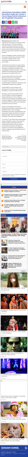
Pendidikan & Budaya (9, 19)
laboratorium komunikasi (13, 97)
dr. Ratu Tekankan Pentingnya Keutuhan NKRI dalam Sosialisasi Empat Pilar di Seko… (16, 249)
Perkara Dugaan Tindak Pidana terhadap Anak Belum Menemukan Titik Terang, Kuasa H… (14, 235)
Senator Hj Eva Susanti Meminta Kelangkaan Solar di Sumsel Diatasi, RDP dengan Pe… (16, 257)
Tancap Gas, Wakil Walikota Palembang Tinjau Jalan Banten (7, 137)
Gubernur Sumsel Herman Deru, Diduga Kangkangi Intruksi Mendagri (20, 137)
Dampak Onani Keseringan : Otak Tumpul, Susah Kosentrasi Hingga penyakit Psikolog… (15, 196)
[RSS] (25, 7)
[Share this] (3, 22)
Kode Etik (15, 453)
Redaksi (2, 454)
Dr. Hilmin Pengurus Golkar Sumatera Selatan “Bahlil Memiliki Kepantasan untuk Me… (14, 206)
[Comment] (16, 22)
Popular (14, 187)
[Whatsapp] (12, 22)
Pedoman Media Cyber (6, 453)
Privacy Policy (22, 453)
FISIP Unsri (16, 58)
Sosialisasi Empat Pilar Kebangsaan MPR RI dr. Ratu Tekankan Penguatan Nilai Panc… (17, 241)
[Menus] (26, 1)
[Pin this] (9, 22)
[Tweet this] (6, 22)
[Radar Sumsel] (6, 1)
